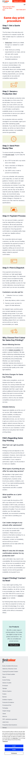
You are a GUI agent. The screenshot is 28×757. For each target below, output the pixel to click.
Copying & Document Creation (10, 671)
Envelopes (5, 685)
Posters (4, 694)
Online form (8, 42)
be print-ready (9, 154)
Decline (14, 749)
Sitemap (4, 727)
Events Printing (6, 680)
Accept (14, 746)
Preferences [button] (5, 741)
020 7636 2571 (21, 9)
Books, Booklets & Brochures (10, 666)
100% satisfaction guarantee (9, 719)
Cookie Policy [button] (15, 738)
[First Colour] (5, 1)
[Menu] (25, 4)
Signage (4, 688)
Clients (4, 713)
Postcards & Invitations (8, 702)
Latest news (5, 722)
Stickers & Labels (6, 682)
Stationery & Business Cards (9, 668)
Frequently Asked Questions (9, 724)
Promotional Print (6, 705)
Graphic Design (6, 710)
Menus (4, 677)
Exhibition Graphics (7, 699)
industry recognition (14, 350)
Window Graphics (7, 691)
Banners (4, 696)
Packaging (5, 708)
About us (4, 716)
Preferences (14, 753)
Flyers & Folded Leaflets (8, 674)
